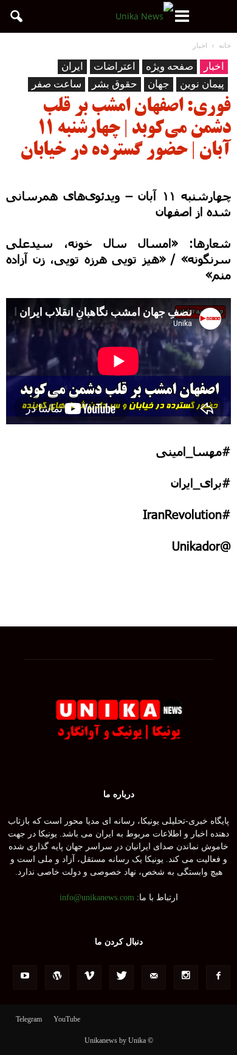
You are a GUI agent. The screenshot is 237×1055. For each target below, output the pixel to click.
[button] (17, 16)
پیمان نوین (202, 84)
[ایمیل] (154, 977)
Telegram (29, 1019)
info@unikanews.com (97, 897)
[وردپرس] (57, 977)
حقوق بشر (114, 84)
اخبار (214, 66)
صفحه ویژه (169, 66)
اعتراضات (115, 66)
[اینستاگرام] (186, 977)
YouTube (66, 1019)
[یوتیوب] (25, 977)
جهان (159, 84)
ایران (72, 66)
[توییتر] (121, 977)
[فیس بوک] (218, 977)
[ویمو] (89, 977)
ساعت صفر (56, 84)
